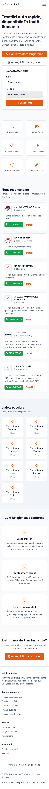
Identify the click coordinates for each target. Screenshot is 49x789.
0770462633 (15, 224)
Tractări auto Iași (9, 710)
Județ (8, 77)
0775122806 (14, 353)
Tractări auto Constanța (12, 714)
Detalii (29, 224)
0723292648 (15, 252)
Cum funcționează (10, 749)
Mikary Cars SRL (22, 366)
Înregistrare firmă (9, 731)
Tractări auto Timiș (10, 705)
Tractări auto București (12, 697)
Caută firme (25, 102)
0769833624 (15, 319)
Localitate (10, 89)
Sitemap (5, 753)
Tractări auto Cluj (9, 701)
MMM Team (19, 332)
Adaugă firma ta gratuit (26, 62)
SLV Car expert (21, 237)
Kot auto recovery (23, 265)
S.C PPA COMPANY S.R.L (26, 206)
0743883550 (15, 387)
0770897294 (15, 283)
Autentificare (7, 736)
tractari (13, 4)
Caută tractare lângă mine (26, 54)
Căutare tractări (8, 727)
